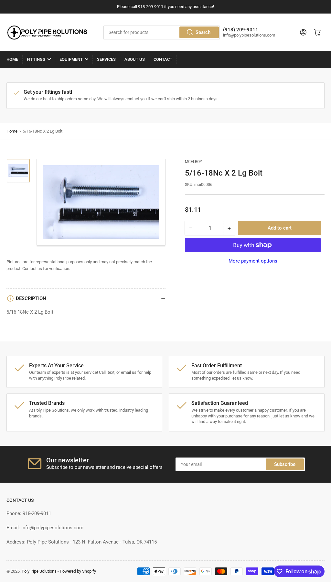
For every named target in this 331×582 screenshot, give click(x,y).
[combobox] (161, 32)
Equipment (71, 59)
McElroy (193, 161)
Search (203, 32)
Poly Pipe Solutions (39, 571)
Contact (163, 59)
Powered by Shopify (78, 571)
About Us (134, 59)
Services (106, 59)
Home (12, 59)
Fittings (36, 59)
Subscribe (284, 464)
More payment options (253, 261)
